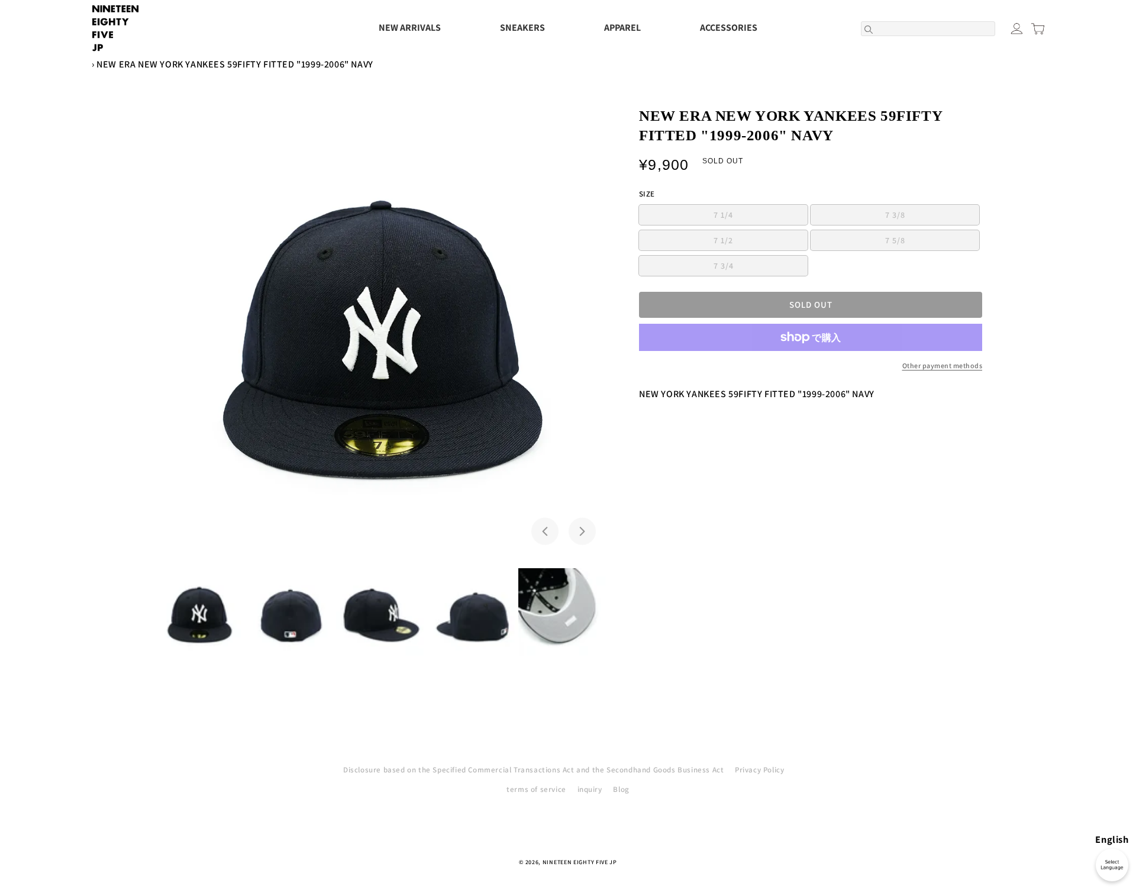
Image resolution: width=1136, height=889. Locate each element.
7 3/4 (761, 268)
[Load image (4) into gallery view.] (472, 613)
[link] (810, 365)
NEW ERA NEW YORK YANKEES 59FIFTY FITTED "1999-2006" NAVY (234, 64)
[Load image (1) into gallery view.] (199, 613)
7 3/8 (932, 217)
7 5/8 (932, 242)
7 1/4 (761, 217)
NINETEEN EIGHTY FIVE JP (580, 862)
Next (582, 531)
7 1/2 (761, 242)
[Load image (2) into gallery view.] (290, 613)
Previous (545, 531)
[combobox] (928, 28)
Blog (621, 789)
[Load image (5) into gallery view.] (563, 613)
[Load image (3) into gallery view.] (381, 613)
